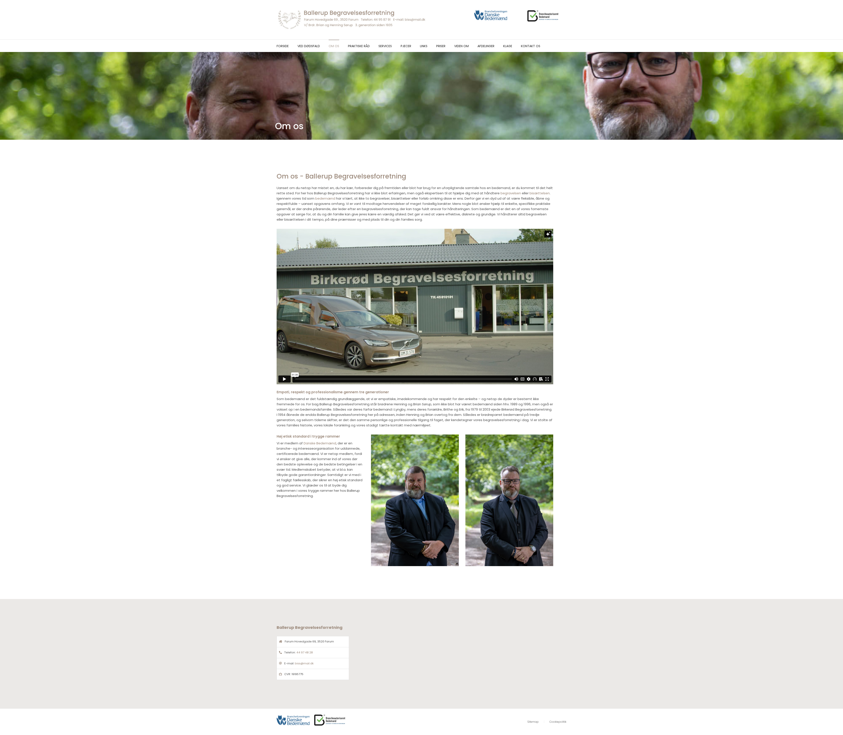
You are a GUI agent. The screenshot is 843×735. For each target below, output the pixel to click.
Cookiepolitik (557, 722)
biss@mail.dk (304, 663)
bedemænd (325, 198)
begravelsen (511, 193)
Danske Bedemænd (320, 443)
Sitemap (533, 722)
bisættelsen (540, 193)
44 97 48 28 (304, 652)
